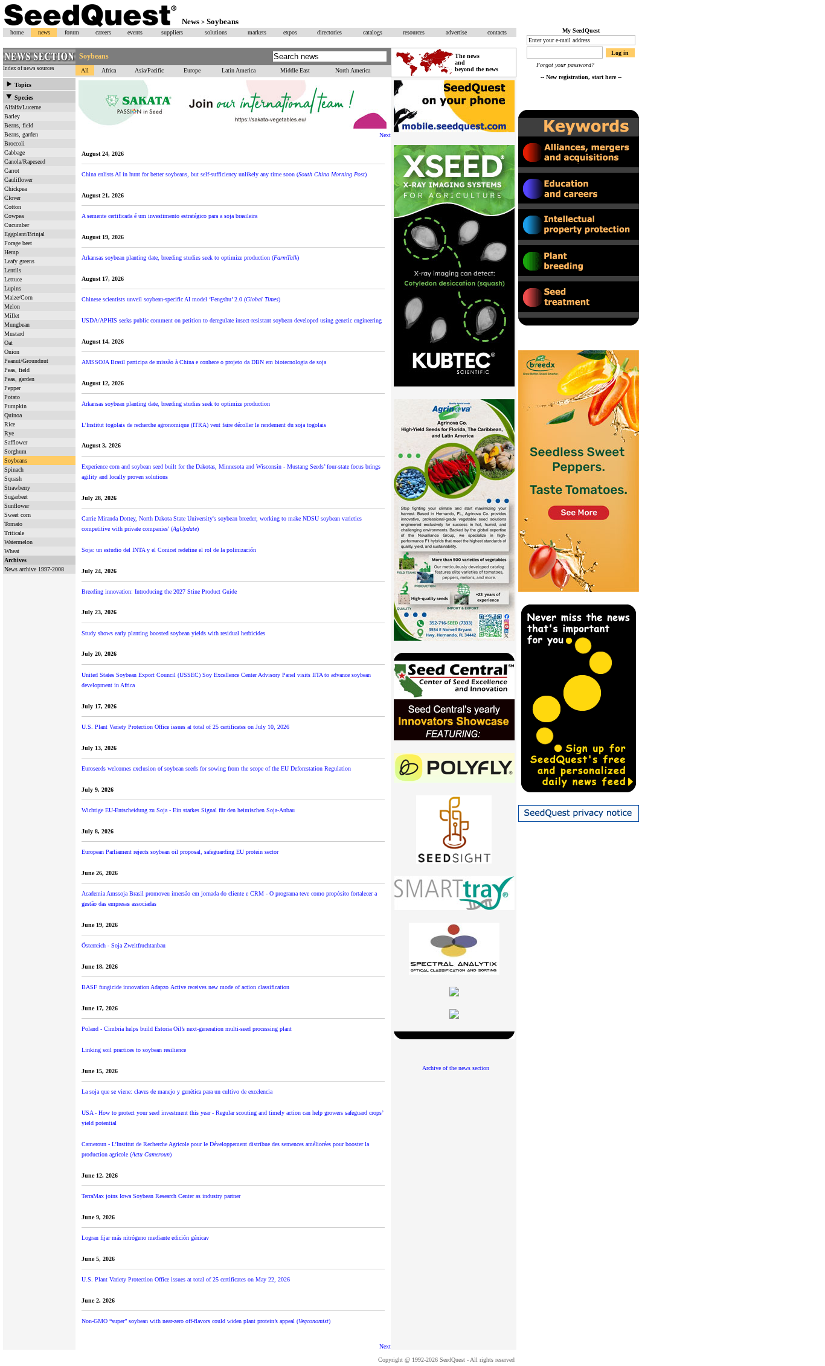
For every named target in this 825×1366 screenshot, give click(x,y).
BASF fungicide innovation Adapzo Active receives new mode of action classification (185, 987)
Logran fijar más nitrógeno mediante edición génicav (145, 1237)
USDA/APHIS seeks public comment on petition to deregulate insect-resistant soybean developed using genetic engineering (232, 320)
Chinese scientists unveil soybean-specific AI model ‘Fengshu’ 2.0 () (181, 299)
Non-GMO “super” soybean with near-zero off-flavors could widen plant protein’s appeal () (206, 1321)
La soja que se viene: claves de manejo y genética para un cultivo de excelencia (177, 1091)
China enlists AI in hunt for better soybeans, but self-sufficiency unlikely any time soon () (224, 174)
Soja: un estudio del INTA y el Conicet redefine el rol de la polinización (169, 550)
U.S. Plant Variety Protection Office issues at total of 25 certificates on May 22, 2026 (187, 1279)
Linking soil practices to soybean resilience (134, 1050)
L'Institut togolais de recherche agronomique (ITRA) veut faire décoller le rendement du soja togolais (205, 425)
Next (385, 135)
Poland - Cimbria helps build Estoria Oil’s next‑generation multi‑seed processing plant (187, 1028)
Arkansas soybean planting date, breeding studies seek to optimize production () (190, 257)
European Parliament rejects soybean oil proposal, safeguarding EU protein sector (180, 851)
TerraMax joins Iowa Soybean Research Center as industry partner (161, 1196)
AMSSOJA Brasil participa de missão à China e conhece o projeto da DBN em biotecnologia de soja (204, 362)
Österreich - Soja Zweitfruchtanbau (123, 945)
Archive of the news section (455, 1068)
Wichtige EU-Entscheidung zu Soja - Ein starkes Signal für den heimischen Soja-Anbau (188, 810)
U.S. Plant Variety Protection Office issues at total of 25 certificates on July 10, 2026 (186, 726)
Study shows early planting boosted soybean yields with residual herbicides (173, 633)
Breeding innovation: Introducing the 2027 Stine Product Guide (159, 591)
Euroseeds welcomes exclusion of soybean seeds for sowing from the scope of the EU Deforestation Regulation (216, 768)
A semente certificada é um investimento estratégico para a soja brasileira (169, 216)
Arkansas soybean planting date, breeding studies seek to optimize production (176, 403)
